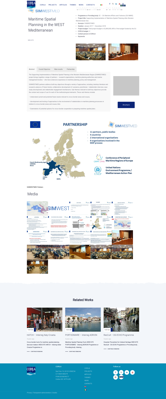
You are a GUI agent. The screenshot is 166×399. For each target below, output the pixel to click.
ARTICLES (87, 374)
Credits (54, 393)
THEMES (87, 377)
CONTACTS (88, 384)
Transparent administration (42, 393)
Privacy (29, 393)
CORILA (87, 368)
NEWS (86, 380)
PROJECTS (88, 371)
